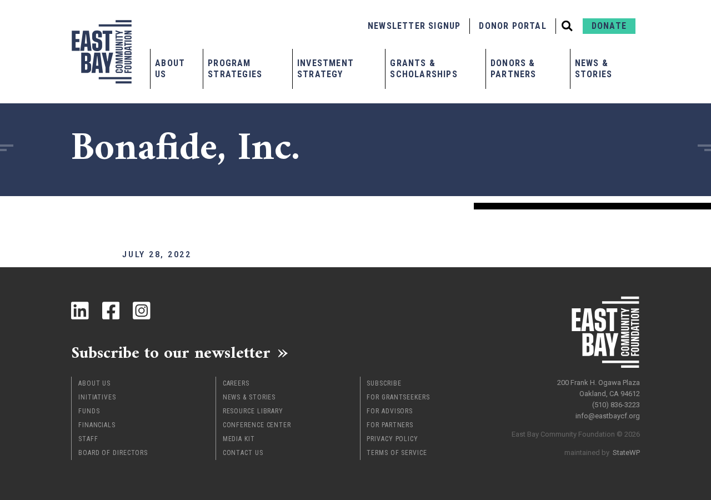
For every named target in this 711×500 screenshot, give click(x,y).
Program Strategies (235, 68)
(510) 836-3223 (616, 405)
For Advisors (390, 411)
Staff (88, 439)
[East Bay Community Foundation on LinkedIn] (80, 311)
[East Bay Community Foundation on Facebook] (111, 311)
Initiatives (97, 397)
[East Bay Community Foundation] (101, 51)
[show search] (567, 26)
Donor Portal (512, 26)
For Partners (390, 425)
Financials (97, 425)
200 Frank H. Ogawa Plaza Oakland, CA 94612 (598, 388)
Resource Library (253, 411)
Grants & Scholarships (423, 68)
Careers (236, 383)
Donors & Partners (513, 68)
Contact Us (243, 453)
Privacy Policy (392, 439)
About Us (170, 68)
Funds (89, 411)
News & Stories (593, 68)
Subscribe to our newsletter (171, 352)
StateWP (626, 452)
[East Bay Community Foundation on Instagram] (142, 311)
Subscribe (384, 383)
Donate (609, 26)
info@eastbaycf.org (607, 416)
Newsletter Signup (414, 26)
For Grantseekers (398, 397)
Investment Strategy (325, 68)
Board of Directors (113, 453)
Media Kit (239, 439)
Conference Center (257, 425)
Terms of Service (397, 453)
